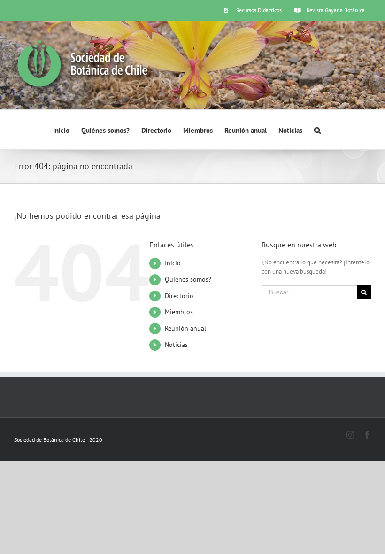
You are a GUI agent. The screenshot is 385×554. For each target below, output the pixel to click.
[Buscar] (317, 129)
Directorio (179, 296)
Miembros (179, 312)
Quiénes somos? (188, 279)
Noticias (176, 344)
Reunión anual (185, 328)
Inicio (173, 263)
